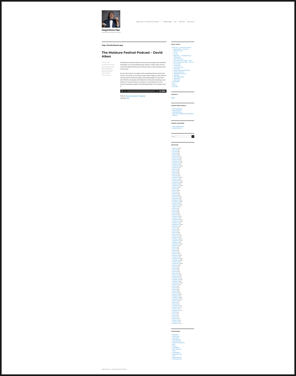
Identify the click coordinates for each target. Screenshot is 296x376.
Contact (173, 97)
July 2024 (174, 188)
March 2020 (175, 273)
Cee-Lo (175, 52)
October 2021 (175, 242)
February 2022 (175, 235)
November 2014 (176, 307)
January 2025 (175, 179)
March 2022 (175, 234)
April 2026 (175, 154)
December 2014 (176, 305)
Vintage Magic (167, 21)
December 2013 (176, 323)
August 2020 (175, 265)
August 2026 (175, 148)
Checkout (182, 21)
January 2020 (175, 276)
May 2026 (174, 153)
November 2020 (176, 260)
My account (190, 21)
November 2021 (176, 240)
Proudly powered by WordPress (119, 369)
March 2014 (175, 318)
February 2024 (175, 197)
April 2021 (174, 252)
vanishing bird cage (177, 354)
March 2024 (175, 195)
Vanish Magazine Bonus (178, 126)
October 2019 (175, 281)
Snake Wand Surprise (179, 77)
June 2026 (174, 151)
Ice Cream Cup (177, 64)
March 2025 (175, 175)
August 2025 (175, 167)
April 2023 (174, 213)
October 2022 (175, 223)
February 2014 (175, 320)
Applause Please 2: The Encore (181, 49)
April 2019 (174, 291)
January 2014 (175, 322)
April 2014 (174, 317)
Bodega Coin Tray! (178, 51)
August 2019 (175, 284)
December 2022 (176, 219)
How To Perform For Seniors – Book (183, 60)
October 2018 (175, 300)
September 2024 (176, 185)
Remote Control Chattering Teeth (182, 70)
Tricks (174, 351)
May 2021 (174, 250)
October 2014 (175, 309)
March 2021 (175, 253)
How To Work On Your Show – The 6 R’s (184, 62)
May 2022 (174, 231)
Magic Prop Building (177, 109)
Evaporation (175, 334)
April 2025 (174, 174)
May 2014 (174, 315)
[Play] (122, 91)
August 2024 (175, 187)
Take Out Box (177, 78)
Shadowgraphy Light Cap (180, 73)
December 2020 (176, 258)
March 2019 (175, 292)
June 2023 (174, 210)
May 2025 (174, 172)
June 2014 (174, 313)
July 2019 (174, 286)
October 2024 (175, 184)
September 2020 (176, 263)
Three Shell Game (176, 110)
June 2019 (174, 287)
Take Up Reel (177, 80)
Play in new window (132, 96)
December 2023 (176, 200)
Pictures (174, 346)
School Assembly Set (179, 72)
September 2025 (176, 166)
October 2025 (175, 164)
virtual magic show (177, 359)
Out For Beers (177, 68)
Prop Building (175, 347)
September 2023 (176, 205)
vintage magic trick (177, 357)
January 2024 (175, 198)
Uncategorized (176, 352)
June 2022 (174, 229)
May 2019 (174, 289)
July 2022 (174, 227)
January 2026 (175, 159)
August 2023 (175, 206)
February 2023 (175, 216)
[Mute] (160, 91)
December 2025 (176, 161)
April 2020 (174, 271)
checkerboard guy (106, 66)
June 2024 (174, 190)
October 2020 (175, 261)
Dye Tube (176, 54)
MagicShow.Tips (111, 30)
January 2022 (175, 237)
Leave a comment (106, 75)
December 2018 (176, 297)
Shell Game (176, 75)
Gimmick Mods (176, 336)
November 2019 (176, 279)
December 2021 (176, 239)
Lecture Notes (177, 65)
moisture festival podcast (108, 64)
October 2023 (175, 203)
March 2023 (175, 214)
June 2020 (174, 268)
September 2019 (176, 283)
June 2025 (174, 171)
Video (173, 355)
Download (142, 96)
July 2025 (174, 169)
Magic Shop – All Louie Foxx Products (147, 21)
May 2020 (174, 270)
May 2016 (174, 302)
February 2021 (175, 255)
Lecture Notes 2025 (178, 67)
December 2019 (176, 278)
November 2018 (176, 299)
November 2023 (176, 201)
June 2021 (174, 248)
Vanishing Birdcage (177, 112)
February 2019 (175, 294)
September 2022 (176, 224)
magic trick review (176, 341)
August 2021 (175, 245)
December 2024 (176, 180)
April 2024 (174, 193)
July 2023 (174, 208)
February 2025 (175, 177)
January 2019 (175, 296)
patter (173, 344)
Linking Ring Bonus (177, 128)
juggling (107, 68)
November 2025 (176, 162)
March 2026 (175, 156)
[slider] (163, 91)
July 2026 (174, 149)
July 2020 (174, 266)
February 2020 (175, 274)
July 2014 (174, 312)
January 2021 (175, 257)
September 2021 (176, 244)
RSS (128, 98)
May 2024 (174, 192)
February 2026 (176, 158)
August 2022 (175, 226)
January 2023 (175, 218)
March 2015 (175, 304)
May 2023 (174, 211)
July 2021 (174, 247)
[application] (143, 91)
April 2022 (174, 232)
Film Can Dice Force (178, 59)
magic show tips (176, 339)
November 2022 (176, 221)
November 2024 (176, 182)
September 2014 (176, 310)
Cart (175, 21)
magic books (175, 338)
